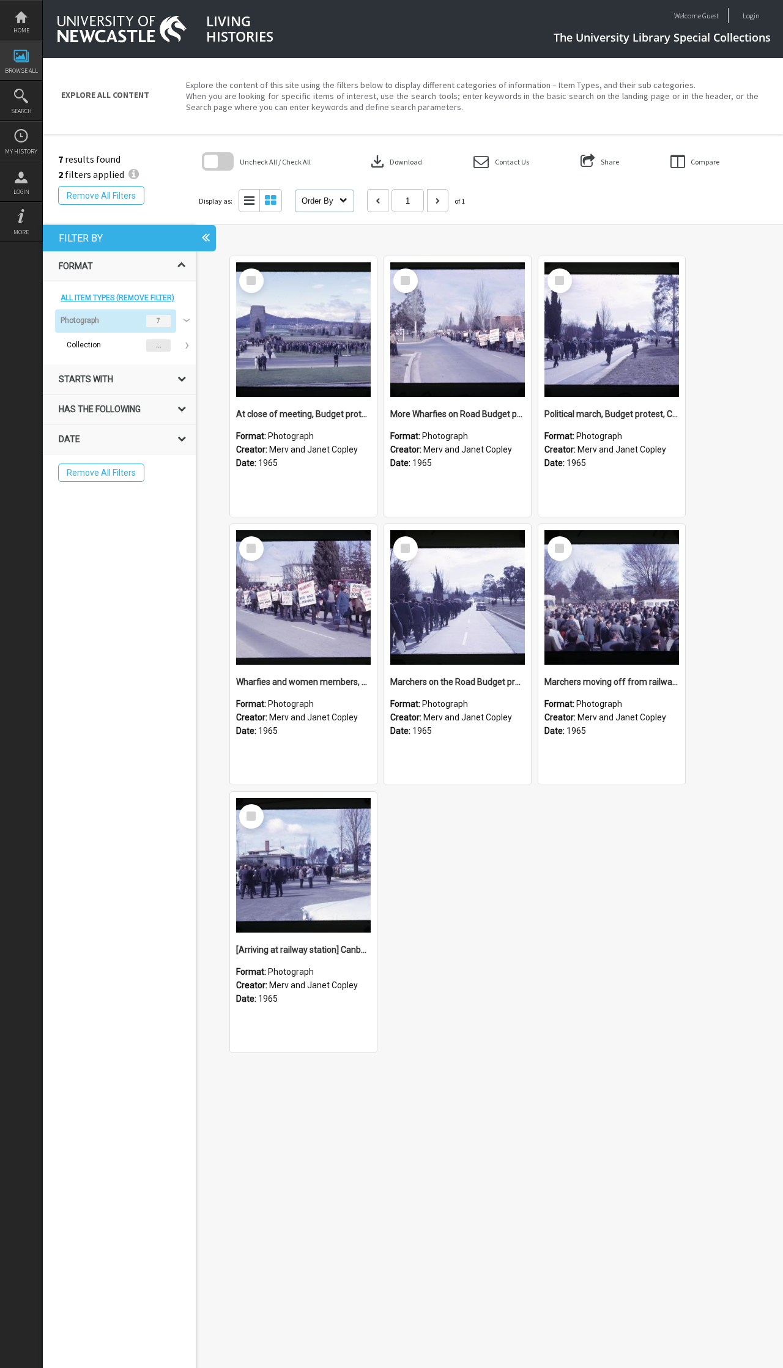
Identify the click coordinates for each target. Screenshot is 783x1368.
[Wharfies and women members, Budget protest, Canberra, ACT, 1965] (303, 597)
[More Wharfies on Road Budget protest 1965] (457, 329)
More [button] (21, 232)
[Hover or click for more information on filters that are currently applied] (133, 174)
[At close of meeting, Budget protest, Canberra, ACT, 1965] (303, 329)
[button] (501, 161)
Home (21, 30)
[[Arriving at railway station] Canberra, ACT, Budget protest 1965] (303, 865)
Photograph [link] (80, 320)
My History (21, 151)
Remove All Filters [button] (101, 196)
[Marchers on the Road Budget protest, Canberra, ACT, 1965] (457, 597)
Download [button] (395, 161)
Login (21, 192)
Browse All (21, 71)
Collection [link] (84, 345)
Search (21, 111)
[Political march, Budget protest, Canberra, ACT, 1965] (611, 329)
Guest (710, 15)
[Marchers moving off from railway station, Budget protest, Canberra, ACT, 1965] (611, 597)
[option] (119, 333)
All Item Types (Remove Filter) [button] (117, 298)
